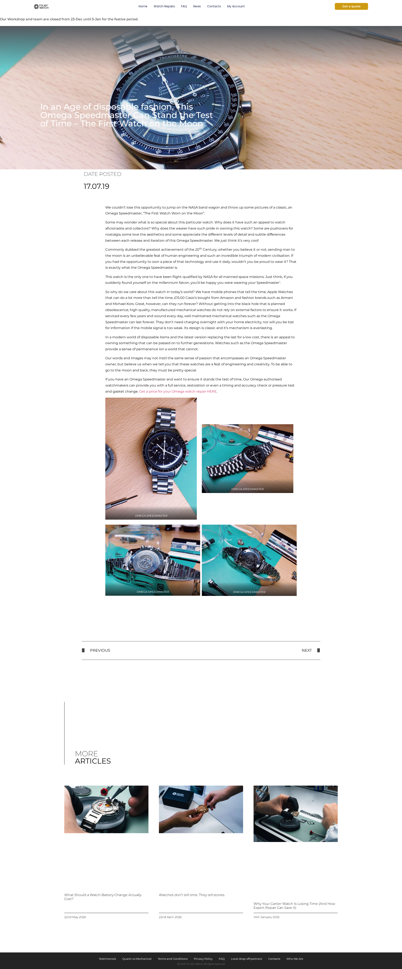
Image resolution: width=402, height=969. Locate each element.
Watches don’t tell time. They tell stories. (192, 895)
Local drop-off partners (246, 958)
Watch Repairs (164, 6)
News (197, 6)
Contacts (214, 6)
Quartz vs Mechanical (137, 958)
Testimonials (107, 958)
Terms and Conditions (173, 958)
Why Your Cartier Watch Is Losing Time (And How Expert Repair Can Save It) (294, 905)
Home (143, 6)
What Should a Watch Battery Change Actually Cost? (102, 897)
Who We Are (294, 958)
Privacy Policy (203, 958)
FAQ (184, 6)
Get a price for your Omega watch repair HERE (178, 391)
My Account (236, 6)
